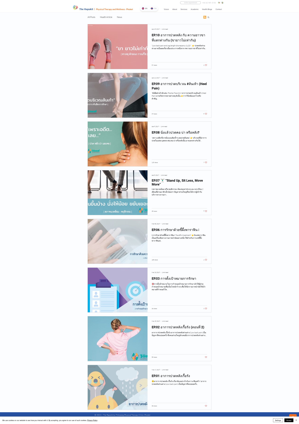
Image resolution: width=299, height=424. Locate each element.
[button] (208, 17)
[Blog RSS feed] (204, 17)
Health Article (106, 17)
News (119, 17)
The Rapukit (86, 9)
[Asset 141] (219, 2)
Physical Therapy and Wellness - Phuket (114, 9)
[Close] (296, 420)
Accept (288, 420)
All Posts (91, 17)
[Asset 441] (222, 2)
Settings (278, 420)
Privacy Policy (92, 420)
